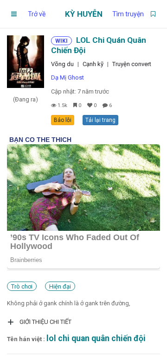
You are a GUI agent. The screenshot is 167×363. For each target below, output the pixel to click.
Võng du (62, 63)
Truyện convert (131, 63)
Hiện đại (60, 286)
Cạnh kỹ (93, 63)
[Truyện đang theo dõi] (153, 14)
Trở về (36, 14)
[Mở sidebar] (14, 14)
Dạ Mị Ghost (67, 77)
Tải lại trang (100, 120)
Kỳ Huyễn (84, 14)
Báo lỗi (62, 120)
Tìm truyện (128, 14)
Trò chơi (21, 286)
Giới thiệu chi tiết (45, 321)
